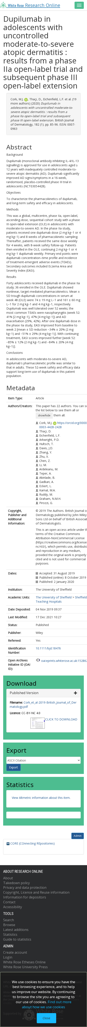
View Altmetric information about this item (41, 798)
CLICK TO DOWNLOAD (61, 719)
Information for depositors (24, 897)
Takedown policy (16, 883)
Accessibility (12, 907)
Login (7, 957)
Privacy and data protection (24, 887)
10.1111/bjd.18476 (48, 648)
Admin (78, 836)
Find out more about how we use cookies (46, 1004)
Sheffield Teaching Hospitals (61, 599)
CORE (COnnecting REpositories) (32, 843)
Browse (9, 924)
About (8, 878)
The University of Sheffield (54, 597)
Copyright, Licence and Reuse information (36, 892)
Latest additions (16, 929)
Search (8, 920)
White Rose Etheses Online (24, 962)
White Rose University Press (25, 967)
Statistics (10, 934)
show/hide (44, 415)
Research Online (34, 5)
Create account (15, 952)
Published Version (24, 692)
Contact (9, 902)
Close (46, 1018)
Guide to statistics (17, 939)
